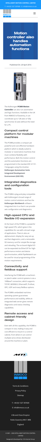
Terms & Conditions (20, 386)
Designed (9, 439)
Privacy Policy (20, 391)
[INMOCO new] (7, 10)
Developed (17, 439)
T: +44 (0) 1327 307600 (12, 6)
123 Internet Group (29, 439)
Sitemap (20, 395)
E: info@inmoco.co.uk (28, 6)
